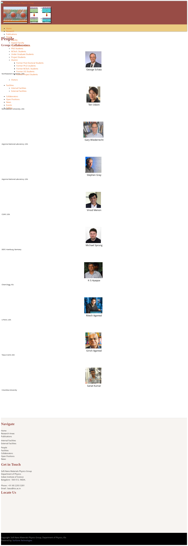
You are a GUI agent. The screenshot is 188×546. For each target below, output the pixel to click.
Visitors (14, 79)
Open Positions (13, 99)
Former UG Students (25, 71)
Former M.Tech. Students (27, 68)
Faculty (14, 40)
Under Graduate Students (22, 54)
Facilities (10, 85)
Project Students (18, 57)
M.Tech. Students (18, 51)
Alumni (14, 60)
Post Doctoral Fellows (20, 45)
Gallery (9, 108)
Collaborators (12, 96)
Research (10, 31)
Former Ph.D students (26, 65)
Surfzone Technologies (22, 540)
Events (9, 105)
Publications (11, 34)
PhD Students (17, 48)
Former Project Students (27, 74)
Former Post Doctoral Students (29, 63)
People (9, 37)
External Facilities (18, 91)
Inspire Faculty (17, 42)
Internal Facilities (18, 88)
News (8, 102)
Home (9, 28)
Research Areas (7, 433)
